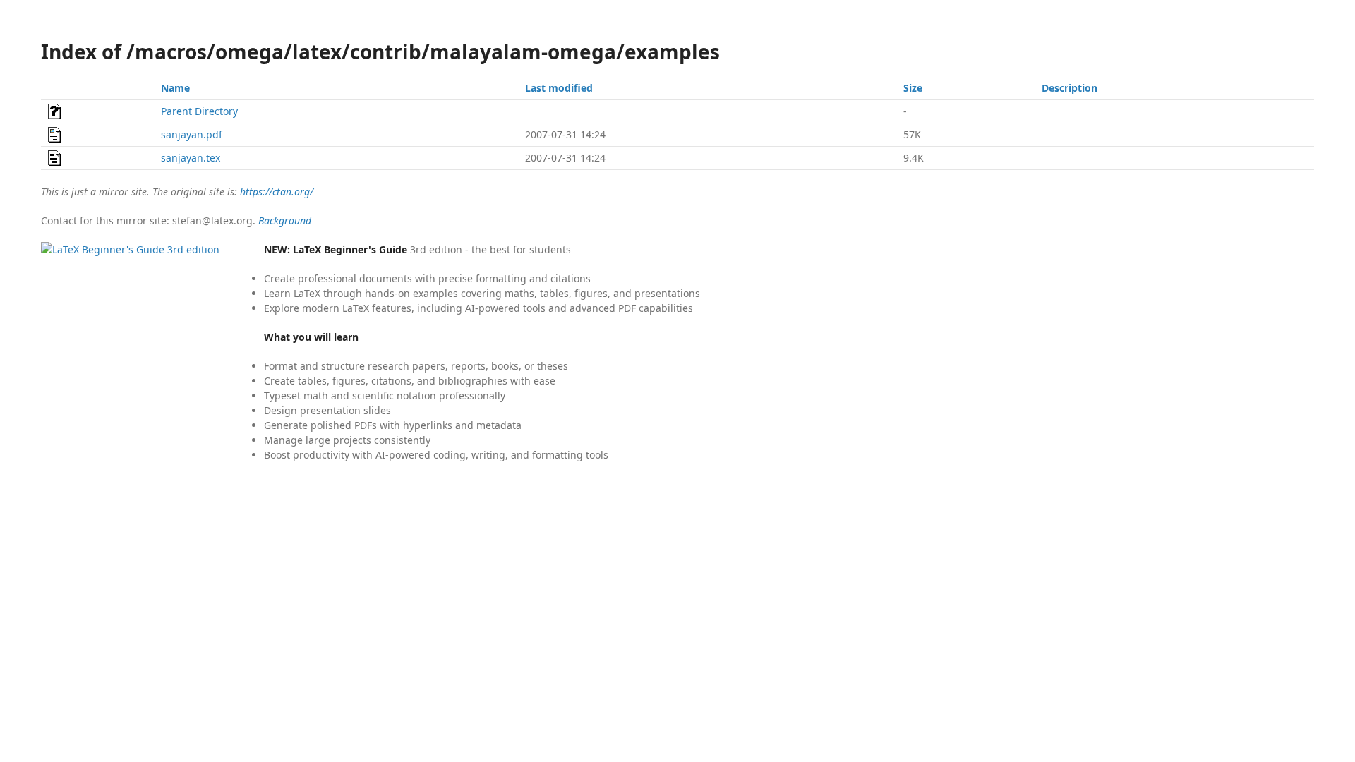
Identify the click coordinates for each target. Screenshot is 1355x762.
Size (912, 88)
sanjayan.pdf (191, 134)
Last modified (559, 88)
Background (284, 220)
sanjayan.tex (190, 157)
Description (1069, 88)
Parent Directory (199, 111)
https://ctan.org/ (276, 191)
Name (175, 88)
